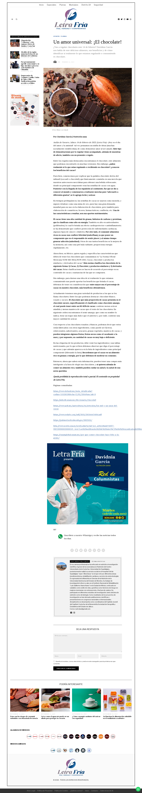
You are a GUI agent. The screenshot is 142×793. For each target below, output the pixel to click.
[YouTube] (127, 19)
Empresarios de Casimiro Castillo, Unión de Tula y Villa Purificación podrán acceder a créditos (30, 79)
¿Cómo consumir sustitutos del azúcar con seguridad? (86, 717)
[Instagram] (124, 19)
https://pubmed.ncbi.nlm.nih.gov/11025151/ (72, 420)
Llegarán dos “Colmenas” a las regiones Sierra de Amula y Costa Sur (28, 43)
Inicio (41, 5)
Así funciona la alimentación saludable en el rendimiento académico (117, 717)
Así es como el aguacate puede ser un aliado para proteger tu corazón (55, 717)
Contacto (94, 791)
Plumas (62, 5)
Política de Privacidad (44, 791)
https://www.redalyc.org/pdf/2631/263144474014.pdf (77, 414)
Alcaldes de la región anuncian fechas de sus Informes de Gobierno (29, 54)
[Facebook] (118, 19)
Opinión (56, 36)
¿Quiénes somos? (76, 791)
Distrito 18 (86, 5)
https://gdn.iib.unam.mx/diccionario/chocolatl (74, 400)
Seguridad (98, 5)
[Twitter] (121, 19)
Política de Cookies (61, 791)
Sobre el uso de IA (106, 791)
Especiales (51, 5)
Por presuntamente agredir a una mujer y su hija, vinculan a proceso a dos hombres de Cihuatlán (30, 65)
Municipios (73, 5)
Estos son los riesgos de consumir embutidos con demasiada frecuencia (24, 717)
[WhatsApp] (130, 19)
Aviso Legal (31, 791)
